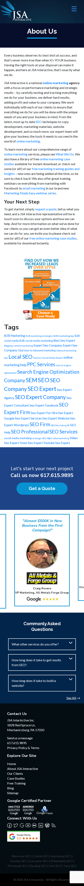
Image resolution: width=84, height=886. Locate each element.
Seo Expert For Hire (44, 413)
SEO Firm (40, 424)
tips (49, 438)
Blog (10, 788)
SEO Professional (30, 431)
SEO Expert (42, 388)
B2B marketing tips (64, 335)
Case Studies (16, 778)
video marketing (61, 438)
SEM (31, 380)
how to (28, 350)
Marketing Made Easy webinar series (30, 193)
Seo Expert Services (28, 418)
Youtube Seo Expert (56, 443)
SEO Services (63, 431)
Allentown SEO (21, 856)
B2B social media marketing (36, 340)
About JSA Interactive (22, 768)
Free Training (16, 783)
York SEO (55, 866)
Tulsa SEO (69, 866)
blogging (8, 345)
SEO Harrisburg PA (60, 425)
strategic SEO (39, 438)
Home (11, 764)
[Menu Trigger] (74, 8)
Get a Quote (42, 488)
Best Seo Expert (64, 340)
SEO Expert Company (40, 397)
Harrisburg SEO (61, 856)
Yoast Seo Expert (31, 443)
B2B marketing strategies (39, 336)
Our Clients (15, 773)
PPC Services (41, 364)
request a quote (45, 209)
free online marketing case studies (53, 238)
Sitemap (13, 793)
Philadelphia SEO (61, 861)
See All (71, 698)
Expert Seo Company (47, 345)
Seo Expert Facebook (44, 405)
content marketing (23, 345)
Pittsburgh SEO (18, 866)
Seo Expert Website (56, 418)
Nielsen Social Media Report (48, 357)
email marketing (34, 188)
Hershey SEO (18, 861)
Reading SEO (38, 866)
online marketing (55, 83)
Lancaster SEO (39, 861)
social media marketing (18, 438)
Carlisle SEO (41, 856)
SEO (39, 122)
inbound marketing (44, 350)
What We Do (65, 154)
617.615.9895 (56, 475)
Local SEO (20, 356)
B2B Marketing (14, 335)
